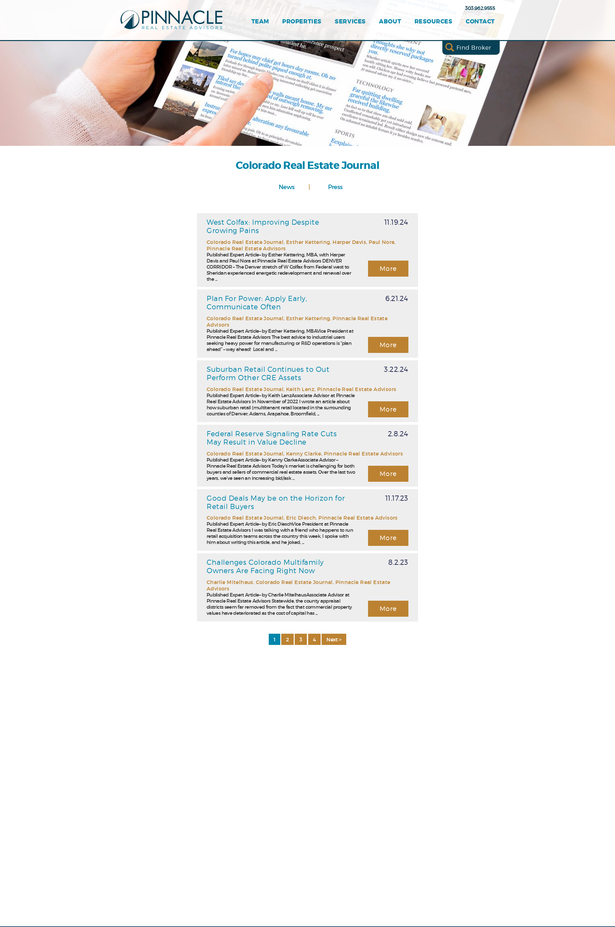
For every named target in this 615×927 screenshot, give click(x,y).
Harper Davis (349, 242)
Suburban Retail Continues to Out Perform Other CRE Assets (268, 373)
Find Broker (473, 47)
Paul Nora (382, 242)
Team (260, 21)
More (388, 268)
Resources (433, 21)
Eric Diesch (301, 517)
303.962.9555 (480, 8)
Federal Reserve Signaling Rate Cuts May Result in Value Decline (272, 438)
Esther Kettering (308, 242)
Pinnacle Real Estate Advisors (246, 248)
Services (350, 21)
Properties (301, 21)
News (286, 187)
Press (335, 187)
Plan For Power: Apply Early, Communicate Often (257, 302)
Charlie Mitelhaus (230, 582)
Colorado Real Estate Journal (245, 242)
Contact (480, 21)
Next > (333, 639)
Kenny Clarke (303, 453)
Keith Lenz (300, 389)
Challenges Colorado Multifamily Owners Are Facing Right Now (265, 566)
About (390, 21)
